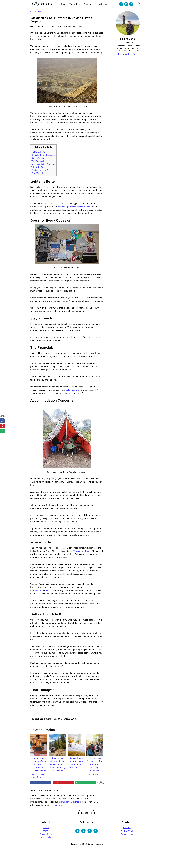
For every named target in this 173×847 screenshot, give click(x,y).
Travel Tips (74, 4)
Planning (40, 11)
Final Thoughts (38, 173)
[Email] (95, 831)
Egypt (88, 551)
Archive (46, 831)
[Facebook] (121, 4)
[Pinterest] (131, 4)
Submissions (127, 834)
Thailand (37, 590)
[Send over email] (2, 431)
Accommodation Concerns (43, 164)
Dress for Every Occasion (43, 155)
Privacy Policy (46, 834)
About (63, 4)
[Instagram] (126, 4)
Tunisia (76, 551)
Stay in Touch (37, 158)
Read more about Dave (127, 54)
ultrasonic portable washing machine (75, 207)
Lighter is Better (38, 152)
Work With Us (126, 831)
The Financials (38, 161)
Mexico (48, 590)
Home (32, 11)
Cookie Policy (46, 837)
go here (58, 805)
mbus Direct (73, 390)
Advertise (103, 4)
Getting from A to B (39, 170)
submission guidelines (69, 802)
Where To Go (37, 167)
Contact (127, 828)
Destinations (89, 4)
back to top (86, 813)
